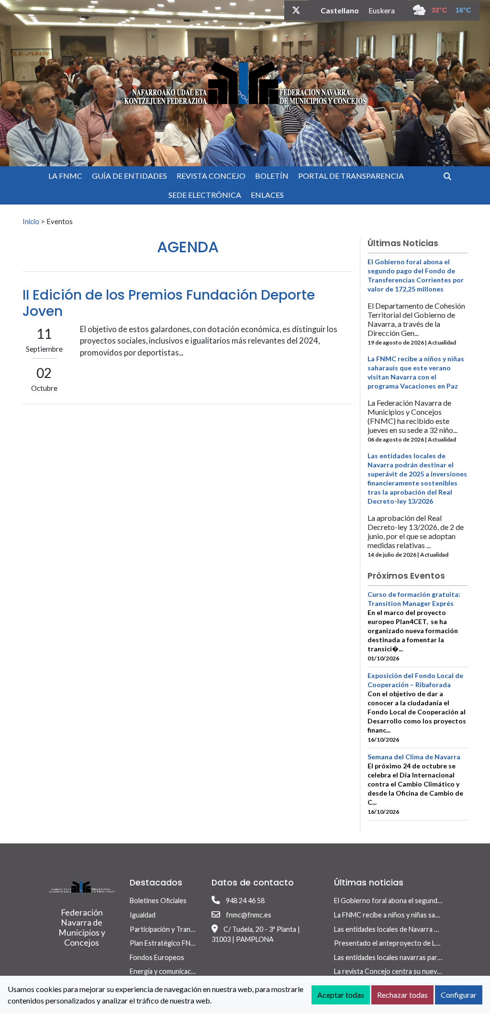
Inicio (30, 221)
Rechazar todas (402, 994)
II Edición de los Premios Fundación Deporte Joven (168, 303)
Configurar (459, 994)
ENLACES (267, 194)
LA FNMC (65, 175)
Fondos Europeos (157, 957)
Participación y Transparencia (175, 929)
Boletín (272, 175)
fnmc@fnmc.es (248, 915)
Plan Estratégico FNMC (165, 943)
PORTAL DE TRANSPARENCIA (351, 175)
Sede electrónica (204, 194)
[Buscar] (451, 176)
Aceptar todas (340, 994)
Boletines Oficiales (158, 900)
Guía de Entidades (129, 175)
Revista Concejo (211, 175)
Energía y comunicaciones (169, 971)
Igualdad (143, 915)
